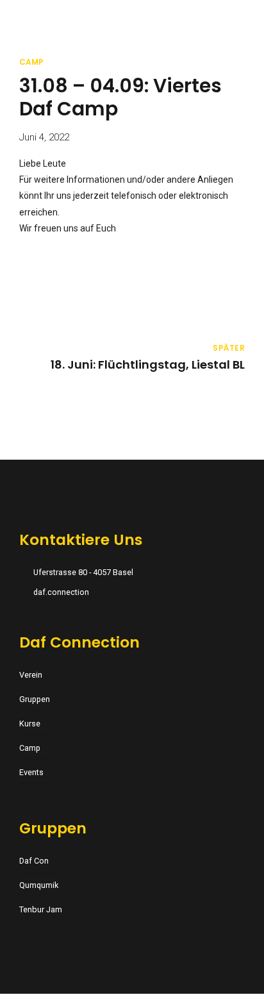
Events (31, 772)
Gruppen (34, 699)
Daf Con (34, 861)
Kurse (29, 723)
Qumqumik (38, 885)
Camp (31, 61)
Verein (30, 675)
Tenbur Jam (40, 909)
